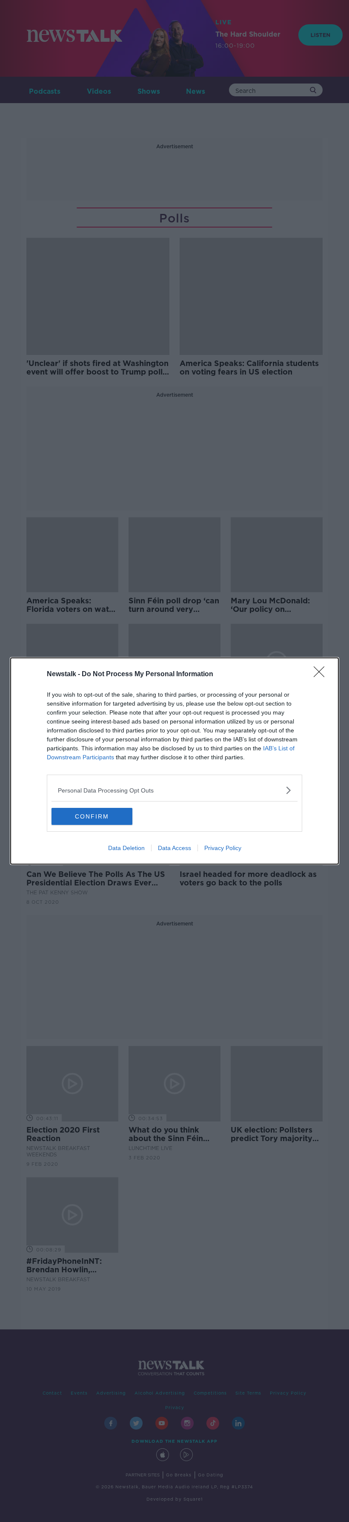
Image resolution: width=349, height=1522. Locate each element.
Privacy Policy (222, 848)
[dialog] (174, 761)
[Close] (322, 674)
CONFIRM (92, 816)
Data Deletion (126, 848)
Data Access (174, 848)
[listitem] (174, 790)
